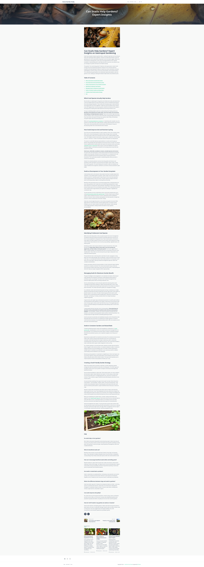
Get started (131, 1)
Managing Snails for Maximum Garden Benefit (95, 88)
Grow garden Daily (68, 2)
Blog (128, 1)
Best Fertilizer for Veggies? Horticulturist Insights (101, 538)
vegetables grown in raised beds (90, 145)
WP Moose (139, 564)
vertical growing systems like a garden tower (96, 194)
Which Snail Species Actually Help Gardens (94, 80)
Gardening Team (87, 552)
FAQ (86, 94)
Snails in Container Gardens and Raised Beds (95, 90)
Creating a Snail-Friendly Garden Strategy (94, 92)
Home (135, 1)
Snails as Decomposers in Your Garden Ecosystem (96, 84)
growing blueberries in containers (96, 121)
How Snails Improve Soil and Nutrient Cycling (95, 82)
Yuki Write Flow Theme (128, 564)
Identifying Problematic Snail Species (93, 86)
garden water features (95, 398)
